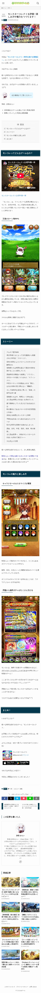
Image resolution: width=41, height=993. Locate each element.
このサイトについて (9, 986)
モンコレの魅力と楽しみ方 (16, 135)
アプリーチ (25, 755)
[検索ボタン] (38, 3)
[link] (20, 861)
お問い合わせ (33, 986)
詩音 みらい (20, 835)
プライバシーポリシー (22, 986)
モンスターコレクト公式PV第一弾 (14, 195)
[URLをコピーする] (36, 798)
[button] (5, 798)
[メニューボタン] (3, 3)
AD (11, 789)
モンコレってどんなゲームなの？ (18, 128)
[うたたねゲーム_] (20, 3)
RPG (5, 20)
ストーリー (11, 132)
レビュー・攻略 (18, 789)
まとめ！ (10, 139)
